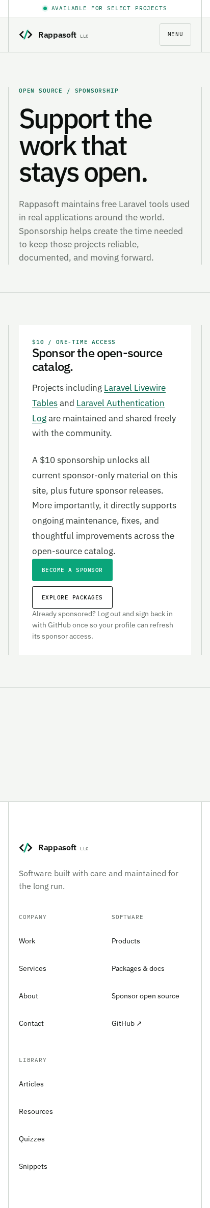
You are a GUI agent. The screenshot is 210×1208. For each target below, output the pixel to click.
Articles (31, 1083)
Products (126, 940)
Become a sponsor (72, 569)
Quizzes (32, 1138)
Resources (36, 1111)
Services (32, 968)
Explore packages (72, 597)
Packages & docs (138, 968)
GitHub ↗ (127, 1023)
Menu (175, 34)
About (28, 995)
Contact (31, 1023)
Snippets (33, 1166)
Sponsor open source (145, 995)
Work (27, 940)
